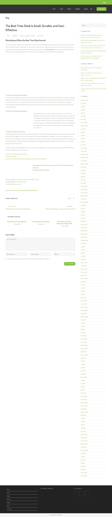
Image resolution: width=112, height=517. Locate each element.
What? (8, 496)
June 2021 (83, 135)
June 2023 (83, 110)
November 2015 (84, 348)
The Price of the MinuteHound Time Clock (16, 154)
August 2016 (83, 320)
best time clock (46, 116)
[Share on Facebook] (73, 198)
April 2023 (83, 116)
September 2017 (84, 278)
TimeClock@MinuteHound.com (14, 184)
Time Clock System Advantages (41, 221)
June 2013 (83, 421)
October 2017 (84, 275)
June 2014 (83, 383)
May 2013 (83, 425)
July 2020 (83, 170)
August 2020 (83, 167)
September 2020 (84, 164)
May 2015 (83, 367)
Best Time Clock (11, 190)
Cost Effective (18, 190)
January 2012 (84, 476)
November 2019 (84, 195)
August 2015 (83, 358)
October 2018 (84, 237)
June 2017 (83, 288)
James (8, 35)
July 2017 (83, 285)
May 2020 (83, 176)
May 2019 (83, 215)
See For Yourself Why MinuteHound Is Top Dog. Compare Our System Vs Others (26, 159)
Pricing (8, 499)
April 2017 (83, 294)
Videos (8, 502)
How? (8, 492)
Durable (24, 190)
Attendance (22, 35)
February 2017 (84, 300)
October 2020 (84, 160)
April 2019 (83, 218)
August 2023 (83, 103)
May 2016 (83, 329)
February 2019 (84, 224)
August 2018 (83, 243)
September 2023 (84, 100)
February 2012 (84, 472)
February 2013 (84, 434)
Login (104, 2)
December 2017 (84, 269)
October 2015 (84, 351)
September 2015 (84, 355)
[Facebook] (82, 493)
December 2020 (84, 154)
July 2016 (83, 323)
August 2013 (83, 415)
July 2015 (83, 361)
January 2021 (84, 151)
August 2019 (83, 205)
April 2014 (83, 390)
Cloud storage (9, 134)
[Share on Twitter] (69, 198)
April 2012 (83, 466)
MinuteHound (36, 170)
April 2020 (83, 180)
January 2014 (84, 399)
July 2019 (83, 208)
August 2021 (83, 129)
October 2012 (83, 447)
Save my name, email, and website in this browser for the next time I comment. (28, 259)
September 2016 (84, 316)
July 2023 (83, 106)
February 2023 (84, 122)
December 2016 (84, 307)
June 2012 (83, 460)
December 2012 (84, 440)
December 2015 (84, 345)
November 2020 (84, 157)
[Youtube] (87, 493)
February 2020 (84, 186)
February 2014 (84, 396)
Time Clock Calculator (11, 156)
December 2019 (84, 192)
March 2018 (83, 259)
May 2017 (83, 291)
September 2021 (84, 126)
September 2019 (84, 202)
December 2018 (84, 230)
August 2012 (83, 453)
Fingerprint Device (31, 190)
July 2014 (83, 380)
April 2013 (83, 428)
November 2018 (84, 234)
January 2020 (84, 189)
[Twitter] (76, 493)
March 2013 (83, 431)
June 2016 (83, 326)
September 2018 (84, 240)
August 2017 (83, 281)
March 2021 (83, 145)
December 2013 (84, 402)
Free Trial (9, 509)
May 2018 (83, 253)
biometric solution (58, 104)
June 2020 (83, 173)
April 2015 (83, 371)
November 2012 (84, 444)
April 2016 (83, 332)
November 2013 (84, 405)
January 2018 (84, 266)
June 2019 (83, 211)
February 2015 (84, 377)
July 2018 (83, 246)
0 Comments (40, 35)
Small (36, 190)
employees (27, 35)
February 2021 (84, 148)
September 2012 (84, 450)
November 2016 (84, 310)
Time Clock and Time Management (16, 221)
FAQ (8, 505)
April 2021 (83, 141)
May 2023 (83, 113)
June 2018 (83, 250)
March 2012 (83, 469)
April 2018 (83, 256)
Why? (8, 489)
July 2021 (83, 132)
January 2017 (84, 304)
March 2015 (83, 374)
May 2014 (83, 386)
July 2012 (83, 456)
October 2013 (84, 409)
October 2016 (84, 313)
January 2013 (84, 437)
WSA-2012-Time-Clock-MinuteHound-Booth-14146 (64, 222)
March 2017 (83, 297)
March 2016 (83, 335)
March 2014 (83, 393)
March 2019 (83, 221)
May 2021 (83, 138)
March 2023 (83, 119)
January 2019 (84, 227)
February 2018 (84, 262)
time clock (33, 35)
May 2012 (83, 463)
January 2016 (84, 342)
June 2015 (83, 364)
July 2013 (83, 418)
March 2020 (83, 183)
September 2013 (84, 412)
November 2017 (84, 272)
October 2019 (84, 199)
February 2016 (84, 339)
